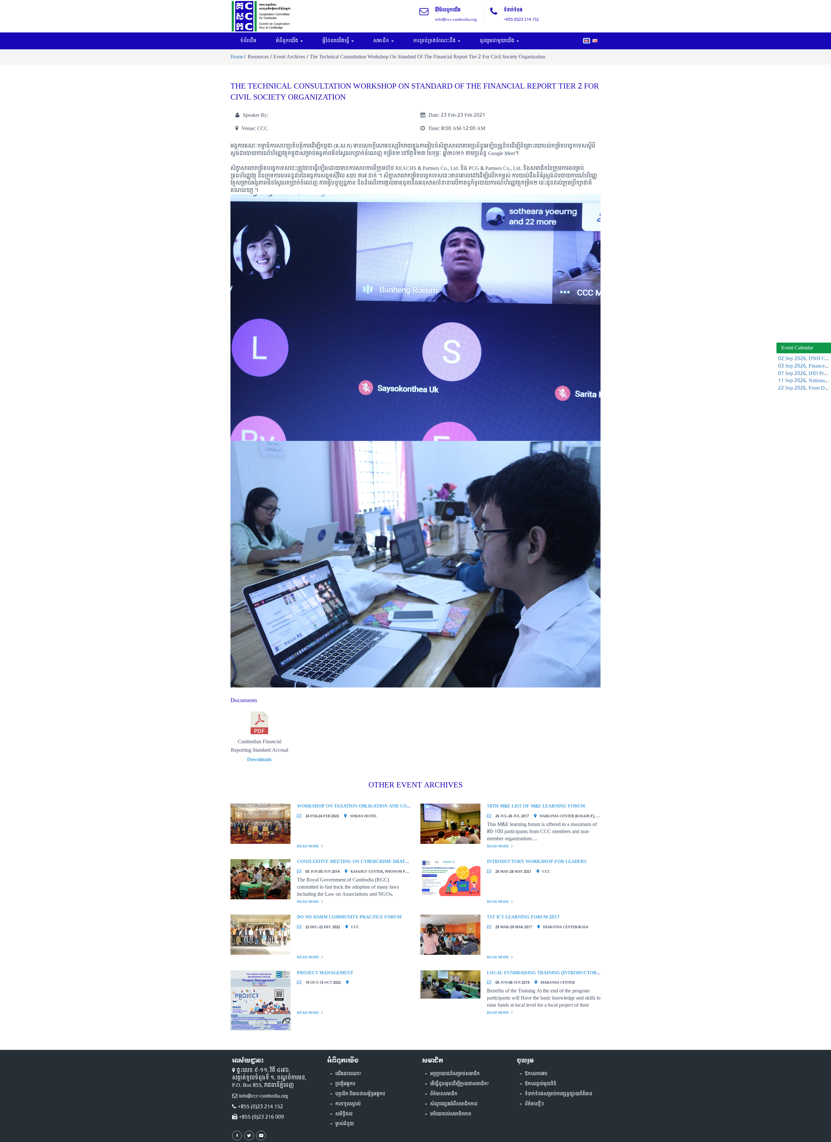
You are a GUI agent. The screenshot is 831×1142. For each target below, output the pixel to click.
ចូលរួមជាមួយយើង (498, 41)
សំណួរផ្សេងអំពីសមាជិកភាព (454, 1104)
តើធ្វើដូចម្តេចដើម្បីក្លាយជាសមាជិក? (459, 1084)
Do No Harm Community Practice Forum (349, 917)
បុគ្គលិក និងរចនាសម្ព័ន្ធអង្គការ (360, 1094)
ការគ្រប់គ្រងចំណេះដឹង (435, 41)
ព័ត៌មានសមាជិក (443, 1094)
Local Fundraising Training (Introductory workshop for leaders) (575, 973)
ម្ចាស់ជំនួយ (344, 1124)
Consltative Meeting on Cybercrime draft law (358, 861)
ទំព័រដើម (248, 41)
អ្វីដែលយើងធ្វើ (336, 41)
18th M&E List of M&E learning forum (536, 806)
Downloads (259, 759)
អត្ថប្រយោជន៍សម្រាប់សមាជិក (455, 1074)
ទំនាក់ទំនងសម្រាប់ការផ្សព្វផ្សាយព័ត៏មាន (558, 1094)
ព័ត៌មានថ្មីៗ (534, 1104)
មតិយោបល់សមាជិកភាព (450, 1114)
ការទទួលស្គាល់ (348, 1104)
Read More (308, 846)
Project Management (325, 973)
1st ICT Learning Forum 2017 (523, 917)
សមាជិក (382, 41)
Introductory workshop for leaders (537, 861)
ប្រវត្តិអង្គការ (345, 1084)
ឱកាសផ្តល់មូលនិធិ (540, 1084)
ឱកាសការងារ (536, 1074)
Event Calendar (797, 347)
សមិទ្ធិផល (344, 1114)
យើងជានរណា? (348, 1074)
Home (236, 56)
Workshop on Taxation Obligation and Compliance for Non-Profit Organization (403, 806)
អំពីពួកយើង (288, 41)
